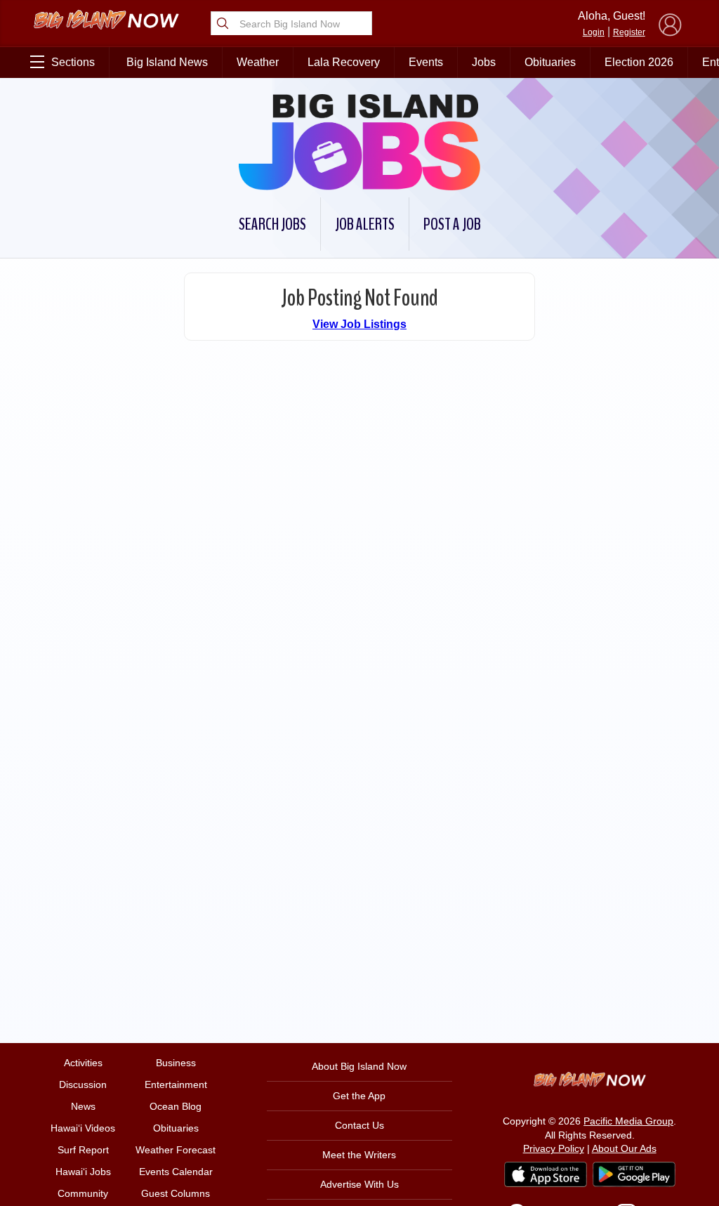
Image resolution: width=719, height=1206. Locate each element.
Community (83, 1193)
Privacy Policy (553, 1148)
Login (594, 32)
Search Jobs (272, 224)
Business (176, 1062)
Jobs (484, 62)
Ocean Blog (176, 1106)
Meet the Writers (359, 1154)
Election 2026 (639, 62)
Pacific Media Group (628, 1121)
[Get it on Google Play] (634, 1174)
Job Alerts (365, 224)
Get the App (359, 1095)
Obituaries (550, 62)
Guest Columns (175, 1193)
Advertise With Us (359, 1184)
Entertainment (176, 1084)
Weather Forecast (176, 1149)
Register (629, 32)
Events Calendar (176, 1171)
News (83, 1106)
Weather (258, 62)
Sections (73, 62)
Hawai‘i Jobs (83, 1171)
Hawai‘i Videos (83, 1128)
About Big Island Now (359, 1066)
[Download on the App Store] (545, 1174)
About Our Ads (624, 1148)
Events (426, 62)
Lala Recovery (344, 62)
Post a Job (452, 224)
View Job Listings (359, 324)
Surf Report (83, 1149)
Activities (83, 1062)
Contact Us (359, 1125)
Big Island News (167, 62)
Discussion (83, 1084)
